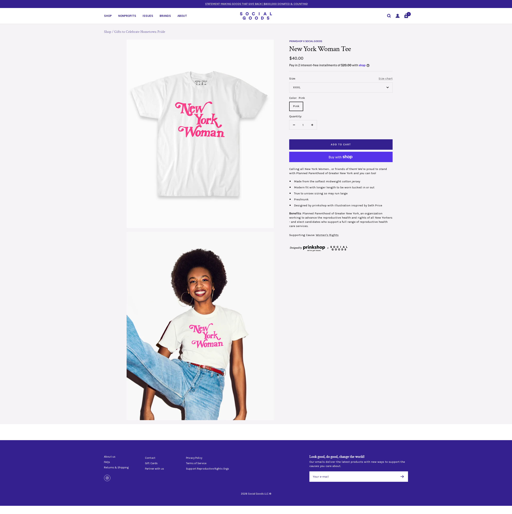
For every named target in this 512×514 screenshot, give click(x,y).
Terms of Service (196, 463)
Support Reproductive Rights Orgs (207, 468)
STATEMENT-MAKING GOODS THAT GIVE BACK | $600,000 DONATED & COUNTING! (256, 4)
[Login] (398, 16)
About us (109, 456)
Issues (148, 16)
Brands (165, 16)
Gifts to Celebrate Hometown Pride (139, 31)
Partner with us (154, 468)
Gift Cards (151, 463)
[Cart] (406, 16)
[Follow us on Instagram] (107, 478)
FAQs (107, 462)
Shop (108, 16)
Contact (150, 458)
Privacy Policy (194, 458)
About (182, 16)
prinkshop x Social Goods (305, 41)
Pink (296, 106)
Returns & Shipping (116, 467)
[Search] (389, 16)
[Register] (402, 476)
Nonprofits (127, 16)
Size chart (386, 78)
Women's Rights (327, 235)
